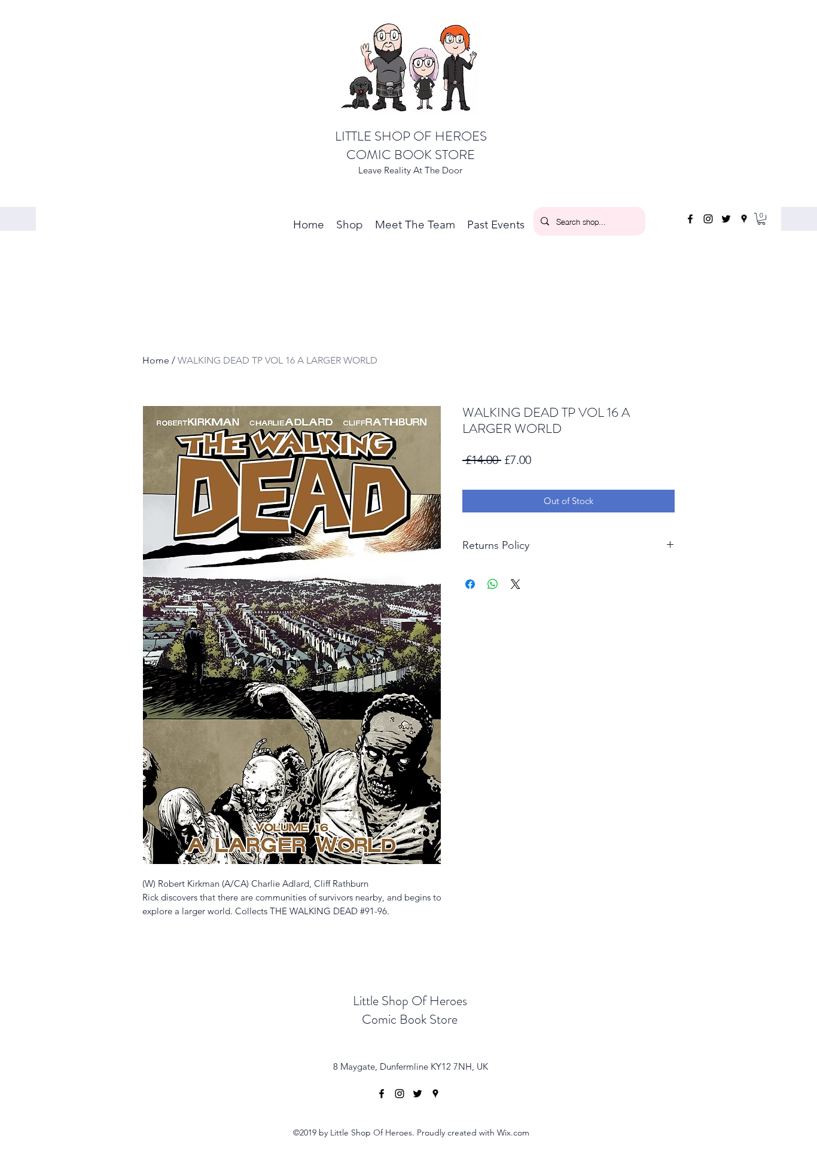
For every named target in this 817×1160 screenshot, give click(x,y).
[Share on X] (515, 584)
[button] (761, 219)
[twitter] (726, 219)
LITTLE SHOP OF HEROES (411, 136)
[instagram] (708, 219)
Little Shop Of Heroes (410, 1000)
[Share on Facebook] (470, 584)
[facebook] (690, 219)
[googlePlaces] (744, 219)
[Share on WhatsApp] (493, 584)
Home (155, 360)
